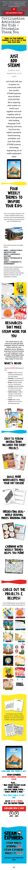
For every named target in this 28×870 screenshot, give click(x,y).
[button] (14, 867)
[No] (25, 8)
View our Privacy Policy (14, 13)
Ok (14, 9)
